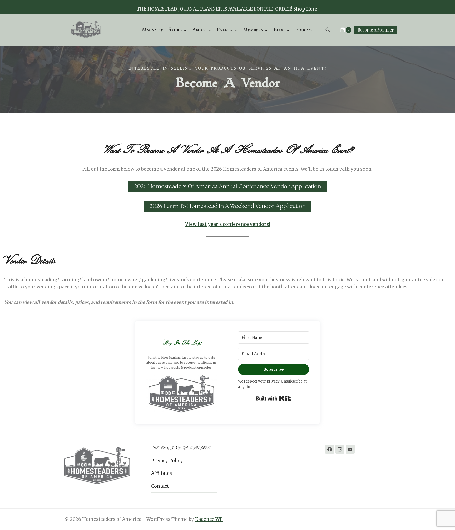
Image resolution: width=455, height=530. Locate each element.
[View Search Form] (327, 29)
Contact (160, 486)
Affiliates (161, 473)
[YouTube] (350, 449)
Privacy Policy (167, 460)
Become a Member (376, 29)
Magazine (152, 30)
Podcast (304, 30)
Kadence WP (209, 519)
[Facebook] (329, 449)
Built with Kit (273, 398)
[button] (181, 393)
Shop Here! (305, 9)
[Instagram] (339, 449)
